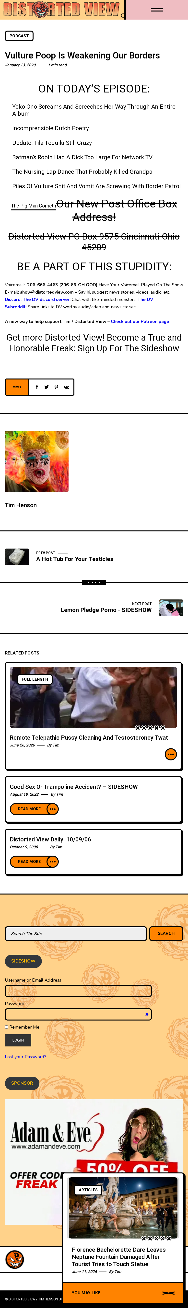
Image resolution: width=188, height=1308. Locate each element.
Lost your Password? (25, 1057)
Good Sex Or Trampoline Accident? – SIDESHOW (74, 787)
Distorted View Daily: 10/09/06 (50, 839)
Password (14, 1004)
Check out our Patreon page (140, 321)
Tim (55, 745)
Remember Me (23, 1027)
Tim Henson (21, 505)
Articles (88, 1190)
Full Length (35, 679)
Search (166, 933)
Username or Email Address (33, 980)
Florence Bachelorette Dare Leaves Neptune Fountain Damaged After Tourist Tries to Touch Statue (119, 1257)
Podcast (19, 36)
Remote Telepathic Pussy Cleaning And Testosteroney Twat (89, 738)
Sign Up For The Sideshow (128, 348)
